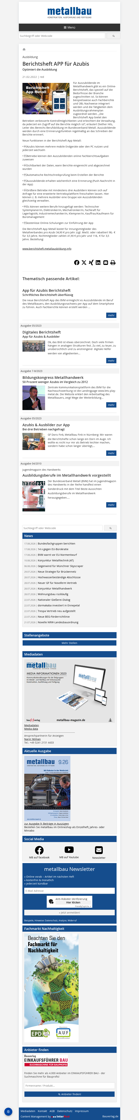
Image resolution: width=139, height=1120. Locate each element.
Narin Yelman (32, 739)
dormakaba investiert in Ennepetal (52, 605)
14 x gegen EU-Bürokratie (46, 549)
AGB (52, 1111)
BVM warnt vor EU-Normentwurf (50, 554)
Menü (71, 27)
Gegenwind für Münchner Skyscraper (53, 566)
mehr (111, 315)
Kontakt (42, 1111)
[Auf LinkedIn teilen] (98, 264)
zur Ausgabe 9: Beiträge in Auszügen (46, 823)
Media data (31, 728)
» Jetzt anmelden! (69, 912)
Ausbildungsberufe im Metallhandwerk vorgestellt (66, 475)
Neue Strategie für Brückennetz (50, 571)
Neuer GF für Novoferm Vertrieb (50, 583)
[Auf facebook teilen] (76, 264)
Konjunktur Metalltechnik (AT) (49, 560)
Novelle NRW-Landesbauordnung (51, 622)
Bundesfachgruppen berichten (49, 543)
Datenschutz (64, 1111)
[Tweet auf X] (84, 264)
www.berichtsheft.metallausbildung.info (46, 248)
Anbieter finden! (71, 1094)
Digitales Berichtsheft (41, 332)
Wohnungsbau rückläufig (46, 594)
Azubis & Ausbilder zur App (46, 424)
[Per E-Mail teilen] (105, 262)
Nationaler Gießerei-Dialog (47, 599)
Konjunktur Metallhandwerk (48, 588)
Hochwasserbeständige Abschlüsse (52, 577)
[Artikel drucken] (113, 262)
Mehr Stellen (69, 643)
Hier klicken (73, 902)
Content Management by (36, 1116)
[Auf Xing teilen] (91, 264)
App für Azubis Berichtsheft (46, 290)
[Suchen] (113, 36)
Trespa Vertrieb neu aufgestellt (49, 611)
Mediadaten (31, 725)
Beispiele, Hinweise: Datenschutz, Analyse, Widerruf (50, 920)
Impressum (82, 1111)
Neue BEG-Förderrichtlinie (47, 616)
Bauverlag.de (110, 1116)
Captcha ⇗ (83, 906)
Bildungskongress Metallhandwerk (52, 377)
